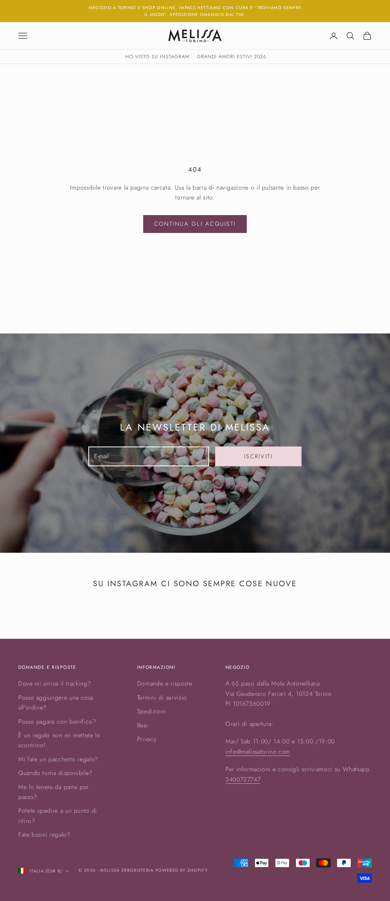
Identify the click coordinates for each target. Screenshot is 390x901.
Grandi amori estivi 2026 (231, 56)
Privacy (146, 739)
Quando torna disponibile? (55, 773)
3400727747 (243, 779)
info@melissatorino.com (257, 751)
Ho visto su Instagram (157, 56)
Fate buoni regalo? (44, 834)
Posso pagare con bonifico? (57, 721)
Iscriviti (258, 456)
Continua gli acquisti (195, 224)
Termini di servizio (162, 697)
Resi (142, 725)
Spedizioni (151, 711)
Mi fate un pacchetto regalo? (58, 759)
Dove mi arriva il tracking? (54, 683)
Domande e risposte (164, 683)
